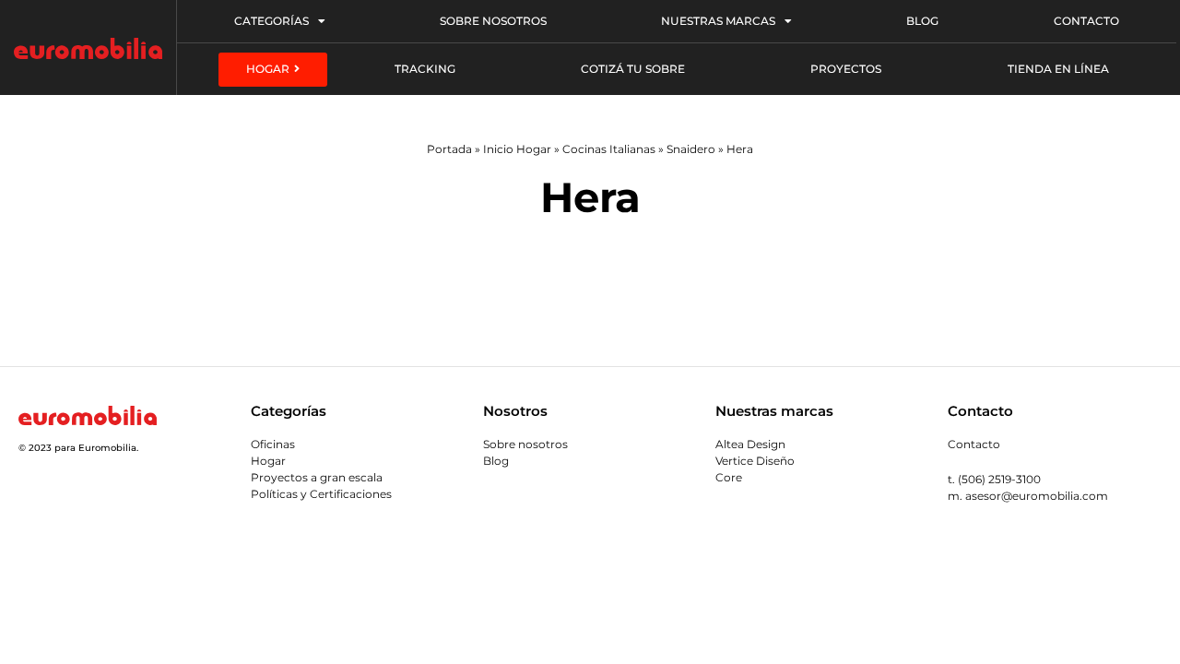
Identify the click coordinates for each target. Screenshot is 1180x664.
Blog (922, 21)
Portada (449, 149)
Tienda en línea (1058, 69)
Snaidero (691, 149)
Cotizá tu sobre (633, 69)
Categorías (271, 21)
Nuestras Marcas (718, 21)
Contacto (1086, 21)
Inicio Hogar (517, 149)
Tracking (425, 69)
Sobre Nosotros (493, 21)
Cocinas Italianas (608, 149)
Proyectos (845, 69)
